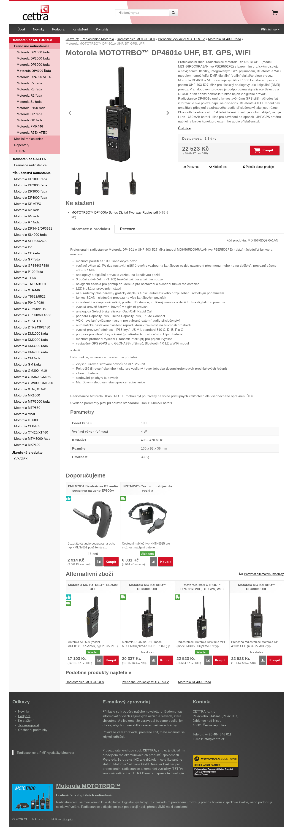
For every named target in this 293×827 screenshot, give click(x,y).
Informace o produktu (90, 229)
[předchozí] (70, 112)
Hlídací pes (220, 166)
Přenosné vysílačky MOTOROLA (145, 682)
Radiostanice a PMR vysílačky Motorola (45, 752)
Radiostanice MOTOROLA (85, 682)
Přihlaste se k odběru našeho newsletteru (133, 711)
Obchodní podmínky (32, 730)
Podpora (24, 716)
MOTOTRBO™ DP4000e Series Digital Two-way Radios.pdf (114, 212)
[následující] (167, 112)
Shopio (67, 819)
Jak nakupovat (28, 725)
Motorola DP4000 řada (194, 682)
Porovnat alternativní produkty (264, 574)
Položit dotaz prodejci (260, 166)
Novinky (24, 711)
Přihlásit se (269, 29)
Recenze (127, 229)
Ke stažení (25, 720)
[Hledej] (173, 12)
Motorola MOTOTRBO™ (88, 786)
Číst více (184, 128)
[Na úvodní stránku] (35, 13)
